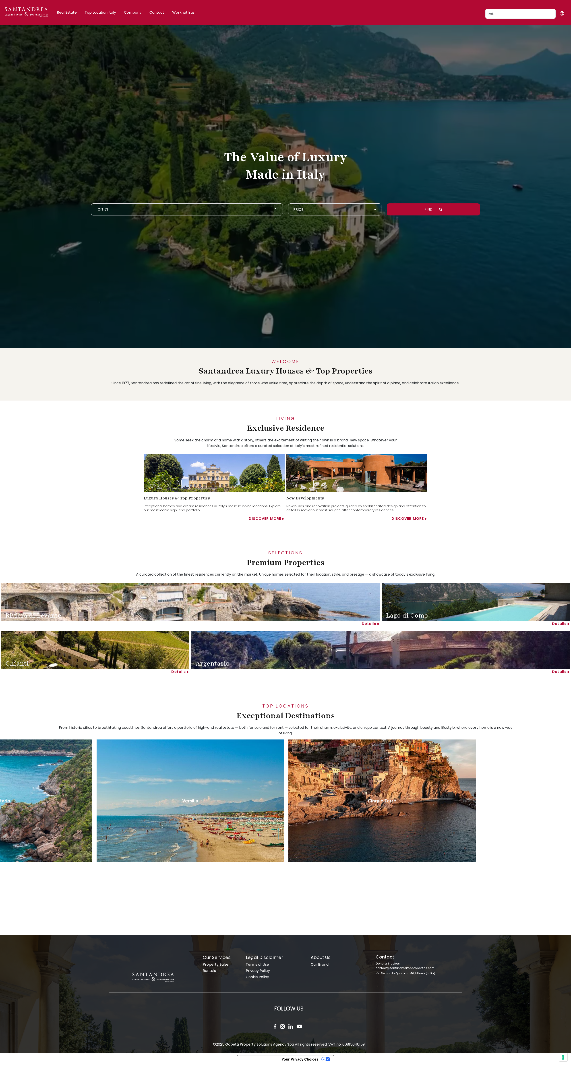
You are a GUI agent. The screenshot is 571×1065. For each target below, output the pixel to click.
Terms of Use (257, 964)
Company (132, 12)
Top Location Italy (100, 12)
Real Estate (67, 12)
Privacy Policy (258, 970)
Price (298, 209)
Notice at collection (257, 1059)
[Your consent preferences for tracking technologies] (563, 1057)
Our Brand (320, 964)
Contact (156, 12)
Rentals (209, 970)
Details (369, 623)
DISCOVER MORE (265, 518)
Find (428, 209)
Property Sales (216, 964)
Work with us (183, 12)
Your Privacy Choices (300, 1059)
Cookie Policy (257, 976)
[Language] (562, 13)
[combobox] (187, 209)
